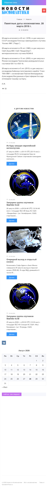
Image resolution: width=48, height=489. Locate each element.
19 (18, 374)
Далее (11, 163)
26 (18, 379)
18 (11, 374)
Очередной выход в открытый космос (21, 260)
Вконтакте (4, 343)
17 (5, 374)
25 (11, 379)
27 (24, 379)
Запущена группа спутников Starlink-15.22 (20, 203)
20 (24, 374)
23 (43, 374)
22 (36, 374)
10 (5, 369)
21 (30, 374)
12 (18, 369)
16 (43, 369)
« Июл (4, 387)
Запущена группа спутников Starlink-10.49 (20, 317)
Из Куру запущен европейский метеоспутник (21, 146)
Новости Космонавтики (19, 11)
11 (11, 369)
